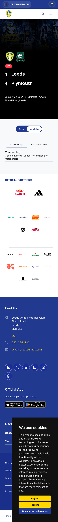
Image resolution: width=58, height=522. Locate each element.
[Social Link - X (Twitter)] (17, 367)
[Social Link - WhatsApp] (8, 376)
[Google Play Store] (35, 404)
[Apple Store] (14, 404)
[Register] (50, 4)
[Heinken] (35, 254)
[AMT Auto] (35, 229)
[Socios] (47, 254)
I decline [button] (34, 504)
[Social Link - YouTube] (43, 367)
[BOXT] (23, 254)
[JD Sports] (23, 229)
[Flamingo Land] (35, 217)
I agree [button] (34, 498)
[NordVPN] (35, 267)
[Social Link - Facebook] (8, 367)
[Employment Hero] (23, 279)
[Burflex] (47, 217)
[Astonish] (23, 217)
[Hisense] (10, 217)
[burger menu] (51, 14)
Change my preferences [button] (34, 511)
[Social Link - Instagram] (26, 367)
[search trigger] (43, 14)
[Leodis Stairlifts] (47, 267)
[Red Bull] (20, 192)
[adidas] (38, 192)
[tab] (21, 129)
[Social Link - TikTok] (34, 367)
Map (14, 336)
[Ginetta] (23, 267)
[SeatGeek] (10, 267)
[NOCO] (10, 254)
